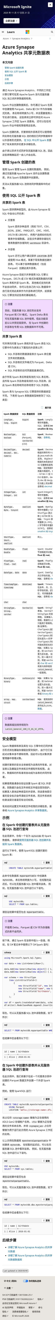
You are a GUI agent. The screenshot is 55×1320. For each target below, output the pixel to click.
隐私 (40, 1299)
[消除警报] (50, 4)
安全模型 (9, 75)
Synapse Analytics (21, 38)
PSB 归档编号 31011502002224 (17, 1299)
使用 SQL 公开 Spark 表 (16, 71)
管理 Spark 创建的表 (14, 67)
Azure (6, 38)
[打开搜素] (52, 32)
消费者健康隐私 (19, 1311)
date (52, 578)
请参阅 (47, 437)
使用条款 (36, 1311)
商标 (4, 1315)
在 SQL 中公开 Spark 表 (36, 140)
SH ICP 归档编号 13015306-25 (16, 1294)
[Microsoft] (27, 32)
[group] (27, 561)
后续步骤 (9, 83)
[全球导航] (3, 32)
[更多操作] (50, 38)
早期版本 (21, 1307)
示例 (7, 79)
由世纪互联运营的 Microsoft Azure (18, 1303)
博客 (30, 1307)
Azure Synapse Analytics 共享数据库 (27, 810)
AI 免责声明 (7, 1307)
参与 (40, 1307)
